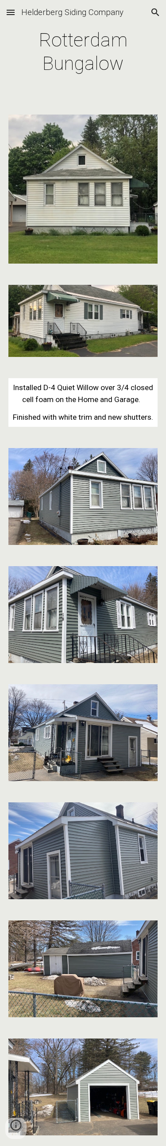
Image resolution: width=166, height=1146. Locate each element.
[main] (83, 52)
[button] (10, 12)
